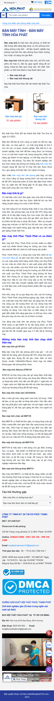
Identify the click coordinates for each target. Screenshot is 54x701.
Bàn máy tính (33, 23)
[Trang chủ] (13, 9)
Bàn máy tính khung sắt (40, 117)
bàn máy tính (46, 164)
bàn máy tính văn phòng (23, 175)
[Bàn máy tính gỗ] (13, 103)
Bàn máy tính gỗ (13, 116)
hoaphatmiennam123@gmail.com (23, 545)
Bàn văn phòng (19, 23)
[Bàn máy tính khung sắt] (40, 103)
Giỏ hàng (38, 2)
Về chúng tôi (9, 3)
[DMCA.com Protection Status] (27, 587)
